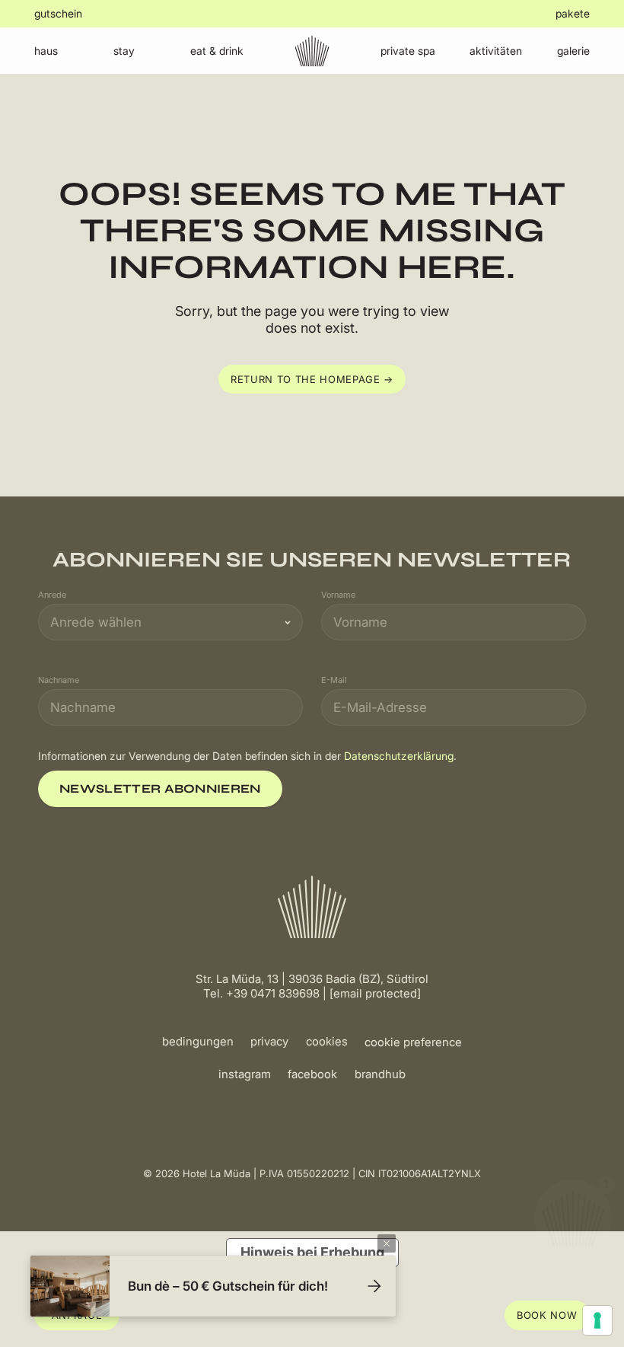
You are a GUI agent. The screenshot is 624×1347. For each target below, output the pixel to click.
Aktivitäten (496, 50)
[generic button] (386, 1243)
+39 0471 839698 (273, 993)
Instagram (244, 1074)
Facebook (312, 1074)
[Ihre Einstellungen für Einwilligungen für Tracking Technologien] (597, 1320)
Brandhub (380, 1074)
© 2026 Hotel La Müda (196, 1173)
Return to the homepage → (312, 379)
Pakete (573, 13)
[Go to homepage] (311, 50)
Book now (547, 1315)
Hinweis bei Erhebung (312, 1252)
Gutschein (58, 13)
